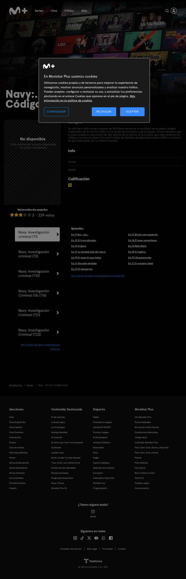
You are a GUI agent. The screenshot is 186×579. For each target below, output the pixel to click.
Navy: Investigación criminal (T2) (33, 254)
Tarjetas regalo (142, 483)
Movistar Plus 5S (59, 488)
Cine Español (15, 427)
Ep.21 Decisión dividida (84, 263)
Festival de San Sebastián (63, 468)
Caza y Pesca (57, 483)
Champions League (102, 422)
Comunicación (142, 488)
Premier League (101, 432)
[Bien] (25, 215)
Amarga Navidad (59, 432)
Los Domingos (58, 427)
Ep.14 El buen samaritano (142, 240)
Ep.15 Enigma (78, 246)
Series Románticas (18, 468)
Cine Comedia (16, 432)
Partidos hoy (99, 483)
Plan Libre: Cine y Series (146, 452)
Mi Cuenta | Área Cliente (147, 427)
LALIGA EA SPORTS (102, 427)
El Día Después (100, 437)
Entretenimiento (17, 483)
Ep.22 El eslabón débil (140, 263)
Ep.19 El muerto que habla (86, 257)
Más (84, 11)
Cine (54, 11)
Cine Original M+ (17, 422)
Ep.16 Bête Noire (137, 246)
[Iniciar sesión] (174, 11)
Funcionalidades (143, 422)
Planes (138, 457)
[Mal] (16, 215)
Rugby (96, 457)
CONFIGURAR (56, 111)
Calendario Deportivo (103, 478)
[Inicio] (18, 11)
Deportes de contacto (103, 468)
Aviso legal (92, 549)
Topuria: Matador (101, 463)
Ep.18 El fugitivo (137, 251)
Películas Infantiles (18, 452)
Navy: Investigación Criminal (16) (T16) (33, 293)
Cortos (12, 442)
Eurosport (98, 473)
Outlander (56, 447)
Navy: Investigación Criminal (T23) (33, 332)
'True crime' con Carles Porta (65, 463)
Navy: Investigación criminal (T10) (33, 273)
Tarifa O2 (139, 478)
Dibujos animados (60, 473)
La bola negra (58, 422)
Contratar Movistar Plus (146, 442)
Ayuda (93, 516)
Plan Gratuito (141, 463)
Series (39, 11)
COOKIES (122, 549)
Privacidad (107, 549)
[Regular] (21, 215)
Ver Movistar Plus (143, 417)
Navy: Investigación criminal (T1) (33, 234)
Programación (100, 488)
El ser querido (58, 417)
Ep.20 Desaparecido (139, 257)
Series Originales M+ (19, 463)
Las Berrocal (57, 452)
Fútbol (69, 11)
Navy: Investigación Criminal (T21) (33, 312)
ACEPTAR (132, 111)
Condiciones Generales (146, 432)
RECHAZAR (104, 111)
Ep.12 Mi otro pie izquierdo (143, 234)
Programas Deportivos (62, 478)
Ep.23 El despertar (82, 269)
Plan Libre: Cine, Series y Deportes (152, 447)
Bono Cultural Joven (145, 473)
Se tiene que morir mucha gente (67, 442)
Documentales (16, 478)
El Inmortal (56, 437)
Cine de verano (16, 447)
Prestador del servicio (71, 549)
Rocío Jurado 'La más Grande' (66, 457)
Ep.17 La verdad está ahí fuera (88, 251)
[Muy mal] (12, 215)
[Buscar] (167, 10)
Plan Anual (140, 468)
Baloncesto (98, 447)
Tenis (95, 452)
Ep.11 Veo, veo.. (79, 234)
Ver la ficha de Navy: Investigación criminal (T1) (98, 275)
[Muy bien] (29, 215)
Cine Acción (15, 437)
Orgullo (13, 488)
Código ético (141, 437)
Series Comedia (17, 473)
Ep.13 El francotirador (83, 240)
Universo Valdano (101, 442)
